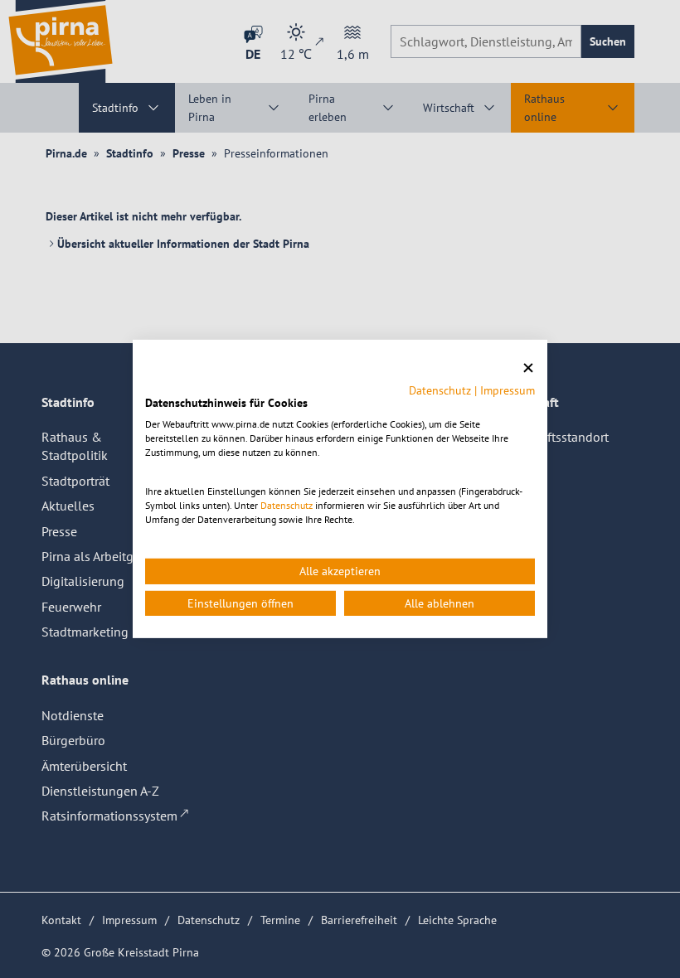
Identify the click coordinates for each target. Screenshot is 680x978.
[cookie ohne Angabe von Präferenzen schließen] (528, 368)
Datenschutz (440, 389)
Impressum (507, 389)
